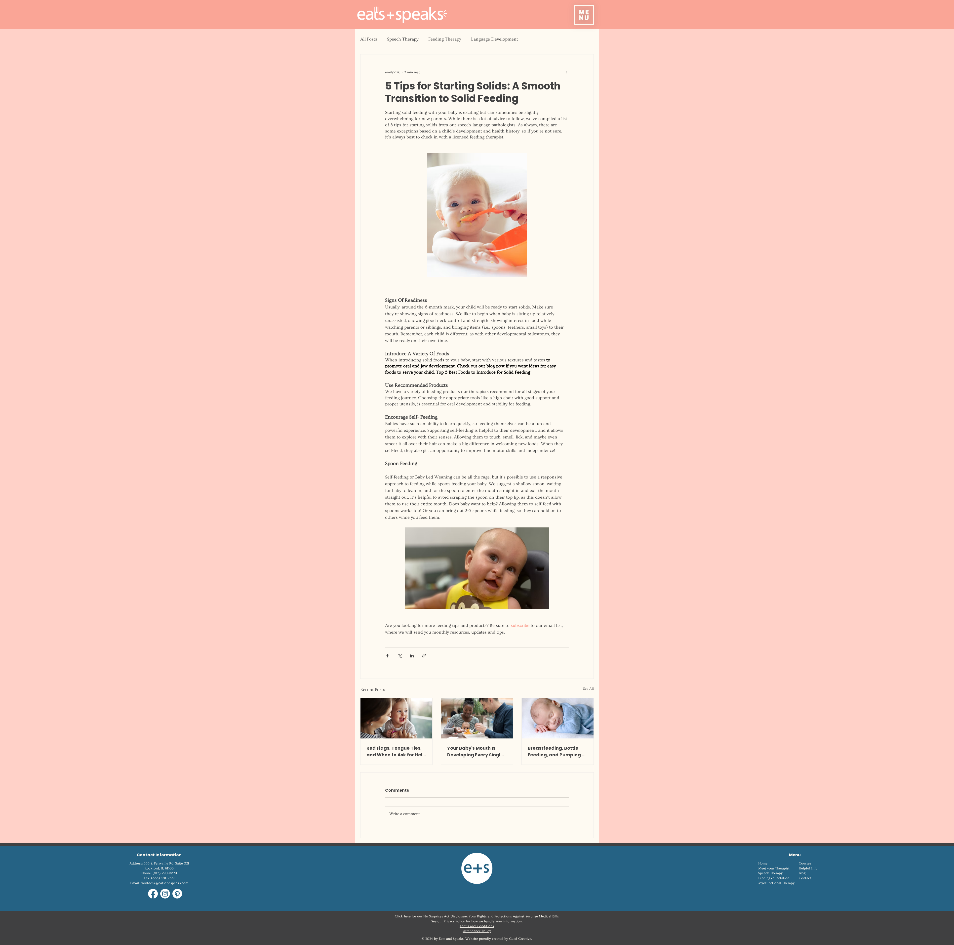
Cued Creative (520, 939)
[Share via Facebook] (387, 655)
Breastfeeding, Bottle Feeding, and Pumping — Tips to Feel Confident (557, 751)
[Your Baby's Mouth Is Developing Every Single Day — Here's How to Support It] (477, 718)
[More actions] (566, 72)
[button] (584, 15)
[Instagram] (165, 894)
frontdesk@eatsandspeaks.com (164, 883)
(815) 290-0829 (165, 873)
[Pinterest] (177, 894)
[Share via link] (424, 655)
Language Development (494, 39)
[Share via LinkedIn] (411, 655)
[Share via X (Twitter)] (399, 655)
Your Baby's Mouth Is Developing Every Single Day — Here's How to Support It (475, 751)
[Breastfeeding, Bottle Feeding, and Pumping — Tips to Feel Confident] (558, 718)
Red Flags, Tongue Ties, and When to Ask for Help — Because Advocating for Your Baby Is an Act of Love (396, 751)
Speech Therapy (402, 39)
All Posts (368, 39)
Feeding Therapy (444, 39)
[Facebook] (153, 894)
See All (588, 689)
